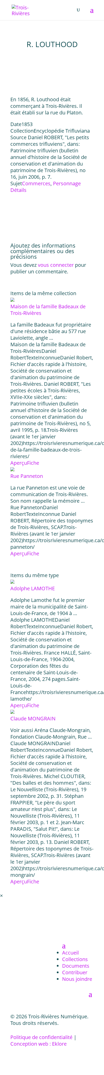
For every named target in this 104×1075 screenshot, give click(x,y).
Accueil (70, 952)
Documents (75, 965)
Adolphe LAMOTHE (32, 588)
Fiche (33, 462)
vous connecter (56, 264)
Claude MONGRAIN (33, 718)
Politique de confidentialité (41, 1037)
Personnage (67, 183)
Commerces (36, 183)
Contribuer (74, 972)
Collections (75, 959)
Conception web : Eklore (38, 1043)
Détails (18, 190)
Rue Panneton (26, 476)
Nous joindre (77, 979)
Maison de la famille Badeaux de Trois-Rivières (48, 309)
